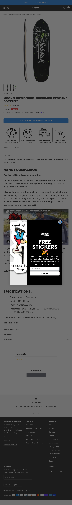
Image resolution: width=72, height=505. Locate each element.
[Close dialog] (60, 222)
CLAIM (44, 273)
